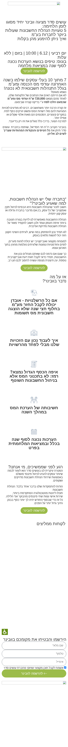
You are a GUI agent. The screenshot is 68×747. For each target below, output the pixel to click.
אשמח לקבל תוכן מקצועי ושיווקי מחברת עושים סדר (33, 667)
